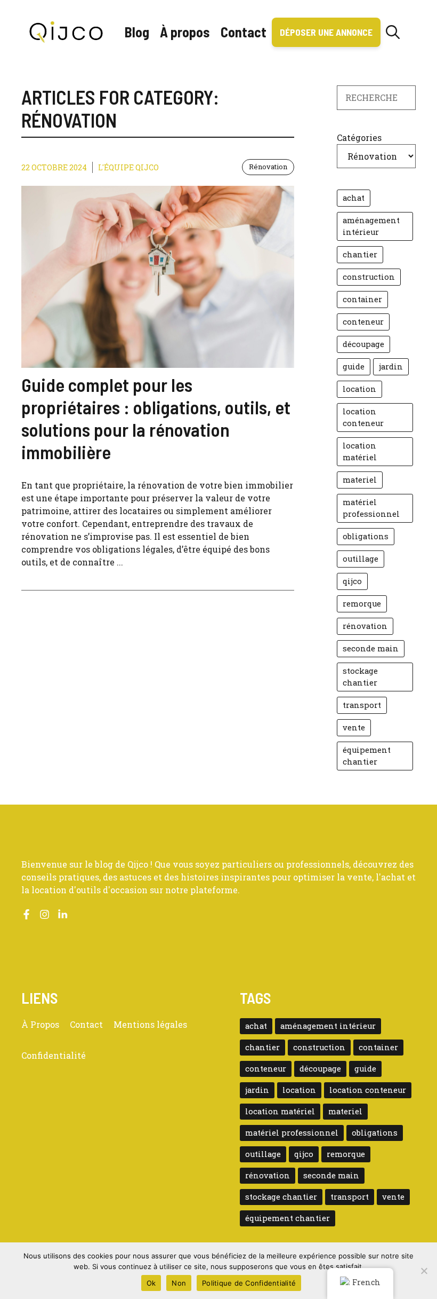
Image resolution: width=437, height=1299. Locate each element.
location (359, 389)
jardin (391, 366)
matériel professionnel (371, 508)
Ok (151, 1283)
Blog (137, 31)
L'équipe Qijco (128, 167)
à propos (40, 1024)
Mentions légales (150, 1024)
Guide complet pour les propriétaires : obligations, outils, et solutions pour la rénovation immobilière (155, 418)
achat (354, 198)
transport (362, 705)
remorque (362, 604)
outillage (360, 559)
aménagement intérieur (371, 226)
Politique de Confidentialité (249, 1283)
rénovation (365, 626)
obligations (366, 536)
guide (354, 366)
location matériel (360, 451)
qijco (352, 581)
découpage (363, 344)
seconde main (371, 648)
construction (369, 277)
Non (179, 1283)
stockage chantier (360, 677)
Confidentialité (53, 1055)
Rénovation (268, 166)
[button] (393, 32)
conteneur (363, 322)
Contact (243, 31)
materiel (360, 480)
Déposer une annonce (326, 32)
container (362, 299)
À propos (185, 31)
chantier (360, 254)
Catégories (359, 137)
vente (354, 727)
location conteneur (363, 417)
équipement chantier (367, 756)
